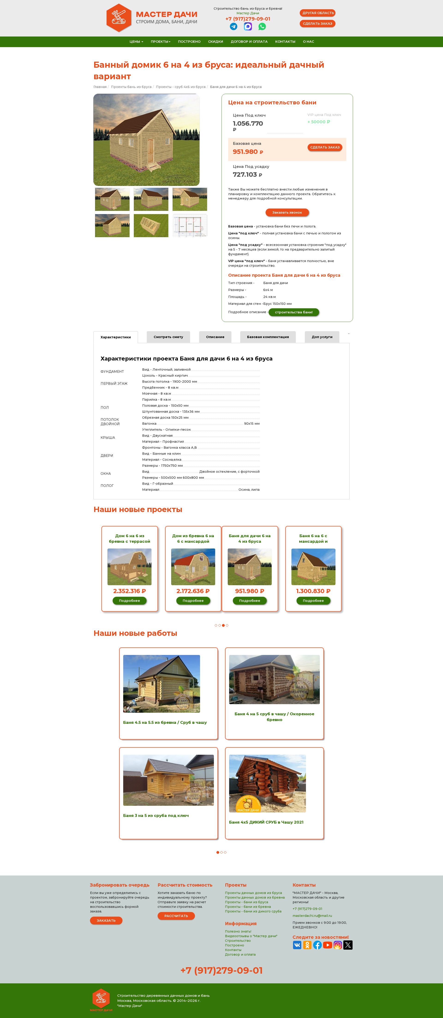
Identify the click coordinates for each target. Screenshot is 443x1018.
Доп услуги (322, 337)
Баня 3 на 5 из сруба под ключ (156, 815)
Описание (215, 337)
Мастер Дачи (247, 13)
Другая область (318, 13)
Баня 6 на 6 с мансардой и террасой (189, 539)
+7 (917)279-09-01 (247, 19)
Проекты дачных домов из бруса (253, 893)
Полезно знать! (238, 931)
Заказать (106, 920)
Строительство (238, 941)
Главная (100, 87)
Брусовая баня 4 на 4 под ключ (253, 538)
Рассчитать (176, 916)
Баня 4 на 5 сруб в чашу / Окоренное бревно (274, 717)
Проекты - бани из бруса (246, 902)
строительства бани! (294, 312)
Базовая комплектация (268, 337)
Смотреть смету (168, 337)
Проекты (159, 41)
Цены (135, 41)
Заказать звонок (287, 212)
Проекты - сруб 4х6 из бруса (181, 87)
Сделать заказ (317, 23)
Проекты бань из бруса (131, 87)
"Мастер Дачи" (129, 1006)
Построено (189, 41)
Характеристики (116, 337)
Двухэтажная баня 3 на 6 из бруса (317, 538)
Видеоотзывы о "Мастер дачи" (251, 936)
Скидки (215, 41)
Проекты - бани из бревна (248, 907)
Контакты (285, 41)
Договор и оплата (249, 41)
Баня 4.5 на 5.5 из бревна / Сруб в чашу (165, 722)
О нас (308, 41)
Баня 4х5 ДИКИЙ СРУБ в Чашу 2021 (266, 822)
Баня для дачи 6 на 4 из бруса (126, 538)
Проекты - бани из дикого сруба (253, 911)
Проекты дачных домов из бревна (255, 897)
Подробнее (126, 601)
